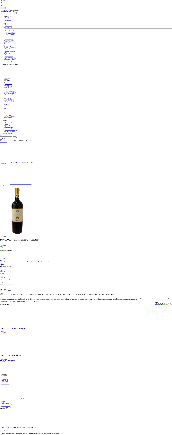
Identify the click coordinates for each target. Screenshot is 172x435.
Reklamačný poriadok (10, 59)
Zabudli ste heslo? (4, 10)
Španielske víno (8, 23)
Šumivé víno (8, 20)
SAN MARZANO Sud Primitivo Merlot (19, 162)
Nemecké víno (8, 27)
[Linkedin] (160, 304)
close (4, 0)
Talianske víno (8, 26)
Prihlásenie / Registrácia (8, 61)
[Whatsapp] (164, 304)
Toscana (1, 265)
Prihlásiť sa (3, 7)
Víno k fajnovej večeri (10, 30)
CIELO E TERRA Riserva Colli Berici (10, 355)
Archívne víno (8, 37)
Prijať (1, 434)
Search (14, 12)
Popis (1, 260)
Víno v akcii (8, 46)
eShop (4, 15)
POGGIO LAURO (35, 301)
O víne (4, 43)
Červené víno (8, 16)
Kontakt (3, 401)
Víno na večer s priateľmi (10, 32)
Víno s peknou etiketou (10, 34)
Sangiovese (4, 290)
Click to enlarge (3, 236)
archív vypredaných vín (8, 140)
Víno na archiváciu (9, 39)
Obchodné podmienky (10, 57)
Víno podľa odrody (9, 40)
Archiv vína (7, 53)
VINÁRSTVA (6, 42)
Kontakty (7, 54)
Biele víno (7, 17)
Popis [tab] (4, 258)
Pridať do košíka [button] (3, 332)
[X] (162, 304)
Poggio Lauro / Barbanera (5, 266)
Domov (1, 140)
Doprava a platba (9, 56)
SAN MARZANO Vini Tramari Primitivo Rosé (20, 184)
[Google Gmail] (166, 304)
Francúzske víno (8, 24)
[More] (170, 304)
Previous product (3, 142)
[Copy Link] (168, 304)
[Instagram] (158, 304)
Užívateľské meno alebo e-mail (7, 2)
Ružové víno (8, 19)
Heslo (1, 5)
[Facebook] (156, 304)
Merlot (11, 290)
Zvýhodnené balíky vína (10, 47)
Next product (3, 163)
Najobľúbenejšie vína (10, 41)
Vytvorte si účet (11, 11)
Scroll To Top (3, 430)
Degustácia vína (8, 48)
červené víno (2, 271)
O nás (6, 52)
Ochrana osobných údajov (11, 58)
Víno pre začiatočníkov (10, 33)
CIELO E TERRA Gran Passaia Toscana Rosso (13, 328)
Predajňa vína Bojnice (10, 51)
